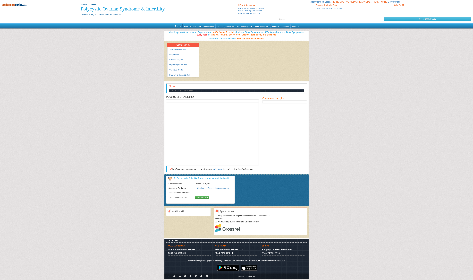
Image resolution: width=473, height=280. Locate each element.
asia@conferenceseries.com (229, 249)
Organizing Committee (225, 26)
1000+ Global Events (222, 32)
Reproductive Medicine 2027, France (329, 8)
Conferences (208, 26)
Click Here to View (202, 197)
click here (217, 169)
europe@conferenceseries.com (277, 249)
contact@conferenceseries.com (272, 260)
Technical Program (243, 26)
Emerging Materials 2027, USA (249, 13)
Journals (196, 26)
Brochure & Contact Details (179, 75)
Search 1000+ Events (427, 19)
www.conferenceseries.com (250, 38)
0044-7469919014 (177, 252)
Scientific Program (176, 59)
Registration (174, 54)
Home (178, 26)
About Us (187, 26)
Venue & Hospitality (261, 26)
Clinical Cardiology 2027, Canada (250, 10)
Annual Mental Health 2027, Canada (251, 8)
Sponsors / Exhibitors (280, 26)
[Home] (39, 4)
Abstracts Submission (177, 49)
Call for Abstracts (176, 70)
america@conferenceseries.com (184, 249)
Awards (294, 26)
